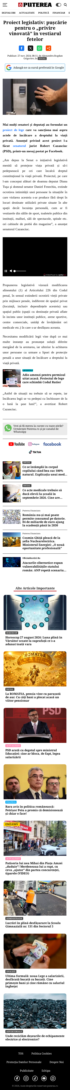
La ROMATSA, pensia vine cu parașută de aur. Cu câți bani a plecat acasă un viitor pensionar (33, 697)
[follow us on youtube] (17, 444)
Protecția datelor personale (23, 1062)
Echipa (46, 1070)
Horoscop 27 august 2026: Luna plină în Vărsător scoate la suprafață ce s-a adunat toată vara (33, 641)
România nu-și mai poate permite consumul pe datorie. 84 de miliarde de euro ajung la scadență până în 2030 (44, 520)
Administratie (14, 918)
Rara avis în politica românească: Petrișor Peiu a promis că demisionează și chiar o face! (34, 810)
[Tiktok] (35, 1078)
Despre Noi (57, 1062)
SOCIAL (42, 58)
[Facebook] (17, 1078)
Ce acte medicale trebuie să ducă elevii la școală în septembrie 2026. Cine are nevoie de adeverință (42, 493)
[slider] (19, 272)
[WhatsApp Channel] (53, 1078)
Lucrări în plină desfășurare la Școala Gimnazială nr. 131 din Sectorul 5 (33, 924)
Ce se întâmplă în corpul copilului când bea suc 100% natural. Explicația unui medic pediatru (44, 470)
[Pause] (5, 271)
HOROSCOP (11, 632)
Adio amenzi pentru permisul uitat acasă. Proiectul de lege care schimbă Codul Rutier (43, 378)
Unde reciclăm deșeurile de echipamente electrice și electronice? (34, 1037)
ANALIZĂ (10, 971)
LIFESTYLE (27, 370)
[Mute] (10, 271)
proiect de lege (13, 130)
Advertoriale (14, 1031)
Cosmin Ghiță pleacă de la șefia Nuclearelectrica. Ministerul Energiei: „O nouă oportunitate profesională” (43, 543)
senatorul (19, 146)
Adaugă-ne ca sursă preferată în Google (38, 67)
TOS (20, 1053)
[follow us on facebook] (52, 444)
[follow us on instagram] (33, 444)
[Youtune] (44, 1078)
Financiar (59, 12)
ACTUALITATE (27, 12)
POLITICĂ (43, 12)
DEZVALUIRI (8, 12)
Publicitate (27, 1070)
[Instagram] (26, 1078)
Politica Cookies (41, 1053)
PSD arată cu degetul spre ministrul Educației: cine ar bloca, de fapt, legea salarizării (32, 754)
